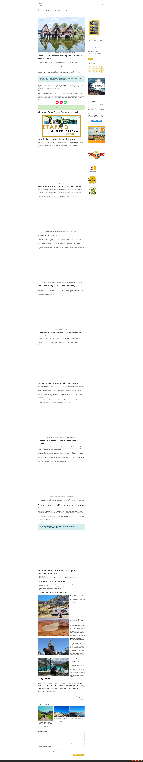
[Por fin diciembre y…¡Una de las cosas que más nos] (102, 116)
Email (53, 1)
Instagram (43, 1)
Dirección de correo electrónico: (93, 51)
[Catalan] (132, 760)
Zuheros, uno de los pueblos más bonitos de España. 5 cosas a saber (45, 724)
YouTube (47, 1)
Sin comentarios (75, 62)
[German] (137, 760)
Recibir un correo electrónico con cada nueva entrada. (50, 751)
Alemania (59, 62)
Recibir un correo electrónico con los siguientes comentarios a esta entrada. (54, 749)
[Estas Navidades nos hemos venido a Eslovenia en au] (90, 116)
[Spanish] (141, 760)
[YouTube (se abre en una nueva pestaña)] (103, 1)
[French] (135, 760)
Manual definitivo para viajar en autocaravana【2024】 (77, 596)
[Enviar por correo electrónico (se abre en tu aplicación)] (104, 1)
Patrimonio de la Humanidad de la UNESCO (49, 691)
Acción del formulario (91, 47)
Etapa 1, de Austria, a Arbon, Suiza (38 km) (59, 79)
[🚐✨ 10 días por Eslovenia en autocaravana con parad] (96, 110)
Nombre (89, 43)
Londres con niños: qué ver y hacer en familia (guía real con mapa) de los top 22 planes (77, 640)
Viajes (68, 62)
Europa (63, 62)
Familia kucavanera (43, 62)
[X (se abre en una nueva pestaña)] (99, 1)
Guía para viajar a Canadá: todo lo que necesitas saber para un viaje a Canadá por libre (78, 660)
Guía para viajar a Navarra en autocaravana (77, 719)
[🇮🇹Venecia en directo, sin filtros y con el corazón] (96, 116)
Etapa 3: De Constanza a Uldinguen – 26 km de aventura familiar (56, 10)
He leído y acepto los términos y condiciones (97, 56)
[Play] (61, 125)
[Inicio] (38, 10)
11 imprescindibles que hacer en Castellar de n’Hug (61, 719)
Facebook (39, 1)
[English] (134, 760)
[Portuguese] (140, 760)
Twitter (50, 1)
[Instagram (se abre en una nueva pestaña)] (101, 1)
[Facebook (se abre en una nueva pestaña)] (100, 1)
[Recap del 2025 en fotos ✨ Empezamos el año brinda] (102, 110)
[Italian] (138, 760)
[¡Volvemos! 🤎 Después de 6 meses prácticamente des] (90, 110)
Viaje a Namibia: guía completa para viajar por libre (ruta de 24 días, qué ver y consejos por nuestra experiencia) (77, 621)
